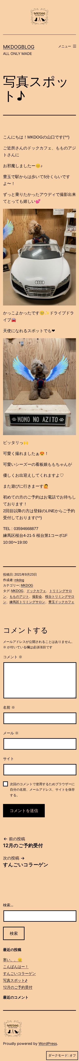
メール (11, 733)
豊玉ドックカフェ (61, 602)
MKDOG (27, 585)
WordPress (47, 1043)
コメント (12, 657)
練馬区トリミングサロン (27, 602)
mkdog (19, 580)
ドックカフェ (36, 591)
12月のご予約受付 (17, 987)
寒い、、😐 (12, 960)
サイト (8, 759)
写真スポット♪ (15, 980)
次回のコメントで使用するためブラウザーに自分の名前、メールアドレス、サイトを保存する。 (42, 789)
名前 (9, 707)
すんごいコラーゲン (19, 973)
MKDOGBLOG (18, 47)
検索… (8, 905)
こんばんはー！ (16, 966)
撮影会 (37, 596)
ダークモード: (58, 1055)
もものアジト (19, 596)
